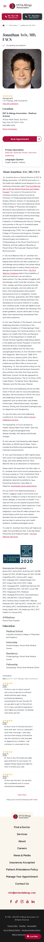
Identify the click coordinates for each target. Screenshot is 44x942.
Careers (22, 848)
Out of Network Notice (11, 930)
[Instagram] (22, 901)
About (22, 841)
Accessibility (31, 926)
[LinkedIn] (33, 901)
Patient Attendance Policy (22, 869)
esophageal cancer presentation (24, 486)
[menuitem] (22, 827)
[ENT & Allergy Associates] (20, 6)
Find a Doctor (13, 25)
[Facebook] (11, 901)
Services (22, 834)
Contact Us (22, 883)
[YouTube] (27, 901)
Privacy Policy (13, 926)
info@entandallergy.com (22, 892)
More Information (10, 129)
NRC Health (33, 800)
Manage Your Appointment (22, 876)
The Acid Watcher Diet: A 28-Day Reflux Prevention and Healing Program (21, 189)
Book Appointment (20, 139)
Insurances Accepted (22, 862)
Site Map (22, 926)
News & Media (22, 855)
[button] (4, 6)
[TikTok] (16, 901)
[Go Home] (5, 25)
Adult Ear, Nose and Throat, (16, 152)
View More (22, 795)
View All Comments (10, 104)
